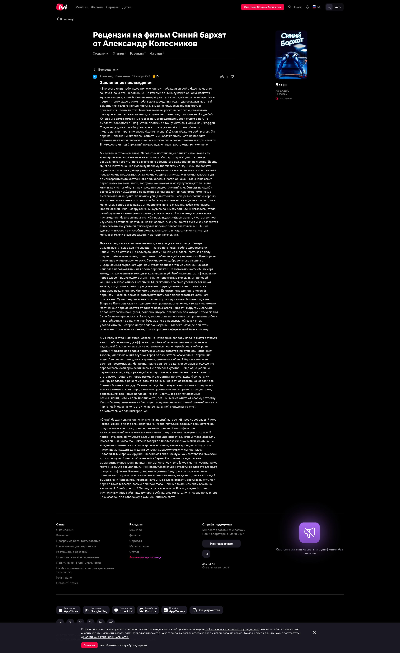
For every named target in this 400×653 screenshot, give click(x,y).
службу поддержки (134, 645)
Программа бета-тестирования (78, 540)
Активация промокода (145, 557)
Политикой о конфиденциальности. (106, 636)
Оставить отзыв (67, 583)
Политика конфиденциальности (78, 562)
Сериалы (135, 540)
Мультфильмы (139, 546)
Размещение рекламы (71, 551)
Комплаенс (64, 577)
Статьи (134, 551)
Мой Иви (135, 530)
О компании (64, 530)
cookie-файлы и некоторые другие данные (232, 629)
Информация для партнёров (76, 546)
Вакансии (63, 535)
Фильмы (135, 535)
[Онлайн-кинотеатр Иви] (62, 7)
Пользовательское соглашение (78, 557)
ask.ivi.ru (208, 564)
